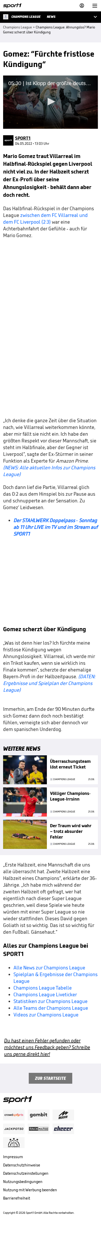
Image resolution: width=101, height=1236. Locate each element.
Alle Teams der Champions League (50, 1008)
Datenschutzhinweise (21, 1165)
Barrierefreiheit (16, 1198)
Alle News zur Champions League (49, 967)
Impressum (13, 1156)
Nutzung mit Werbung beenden (30, 1189)
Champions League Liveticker (45, 994)
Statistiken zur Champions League (50, 1001)
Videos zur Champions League (45, 1015)
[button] (50, 101)
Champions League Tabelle (42, 988)
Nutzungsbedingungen (22, 1181)
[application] (50, 102)
